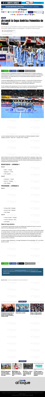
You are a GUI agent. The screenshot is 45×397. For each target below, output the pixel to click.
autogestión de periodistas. (20, 270)
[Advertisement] (22, 127)
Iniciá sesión (39, 12)
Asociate (30, 12)
